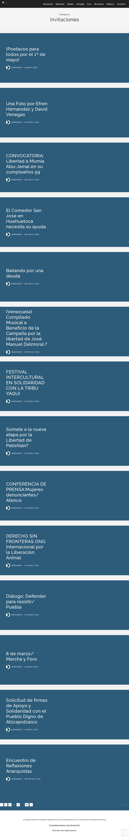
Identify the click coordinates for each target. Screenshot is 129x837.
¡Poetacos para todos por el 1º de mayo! (25, 54)
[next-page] (31, 804)
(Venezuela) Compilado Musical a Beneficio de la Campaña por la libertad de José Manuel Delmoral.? (26, 328)
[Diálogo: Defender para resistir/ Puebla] (87, 605)
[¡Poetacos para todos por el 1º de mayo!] (87, 58)
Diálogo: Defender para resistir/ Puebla (26, 602)
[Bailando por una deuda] (87, 277)
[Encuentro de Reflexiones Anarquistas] (87, 769)
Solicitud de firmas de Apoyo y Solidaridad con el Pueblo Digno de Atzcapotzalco (26, 711)
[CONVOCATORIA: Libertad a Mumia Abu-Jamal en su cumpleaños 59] (87, 167)
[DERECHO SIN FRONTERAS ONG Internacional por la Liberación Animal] (87, 550)
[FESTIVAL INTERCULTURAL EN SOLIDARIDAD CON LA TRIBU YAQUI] (87, 386)
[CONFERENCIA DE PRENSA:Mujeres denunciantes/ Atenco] (87, 496)
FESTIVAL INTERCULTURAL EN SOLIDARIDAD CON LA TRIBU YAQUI (25, 382)
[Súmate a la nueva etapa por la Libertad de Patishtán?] (87, 441)
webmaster (16, 67)
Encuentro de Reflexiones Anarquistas (21, 766)
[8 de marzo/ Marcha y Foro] (87, 660)
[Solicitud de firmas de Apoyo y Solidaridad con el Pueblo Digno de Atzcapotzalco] (87, 715)
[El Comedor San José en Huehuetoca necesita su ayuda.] (87, 222)
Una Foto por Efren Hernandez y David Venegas (26, 109)
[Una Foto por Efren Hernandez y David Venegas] (87, 113)
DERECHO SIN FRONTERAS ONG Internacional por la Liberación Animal (25, 546)
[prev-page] (1, 804)
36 (27, 805)
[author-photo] (8, 68)
